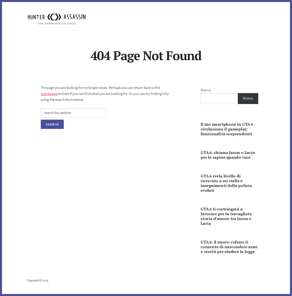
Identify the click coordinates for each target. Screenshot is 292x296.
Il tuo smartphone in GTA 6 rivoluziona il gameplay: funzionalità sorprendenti (227, 129)
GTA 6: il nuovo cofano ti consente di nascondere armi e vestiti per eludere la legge (229, 246)
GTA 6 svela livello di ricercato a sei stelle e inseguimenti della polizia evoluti (226, 183)
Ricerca (206, 90)
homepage (49, 94)
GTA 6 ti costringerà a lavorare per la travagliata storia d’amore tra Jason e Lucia (226, 216)
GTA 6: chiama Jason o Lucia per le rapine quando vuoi (228, 155)
